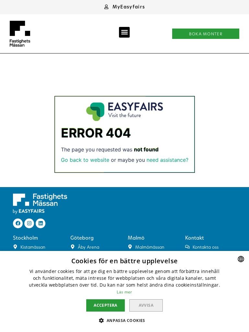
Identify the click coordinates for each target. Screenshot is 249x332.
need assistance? (167, 160)
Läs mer (124, 292)
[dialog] (124, 291)
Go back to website (85, 160)
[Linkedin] (40, 223)
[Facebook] (18, 223)
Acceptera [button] (105, 305)
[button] (124, 7)
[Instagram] (29, 223)
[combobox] (241, 259)
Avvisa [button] (146, 305)
